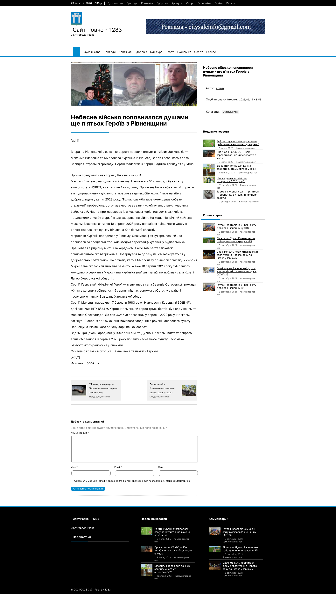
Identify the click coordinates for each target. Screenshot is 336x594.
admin (220, 88)
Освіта (218, 3)
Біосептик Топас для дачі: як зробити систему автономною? (236, 167)
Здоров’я (162, 3)
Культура (177, 3)
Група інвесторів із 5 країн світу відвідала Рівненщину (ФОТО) (236, 226)
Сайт (161, 467)
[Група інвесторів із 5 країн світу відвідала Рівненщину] (209, 287)
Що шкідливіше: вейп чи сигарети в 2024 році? (232, 180)
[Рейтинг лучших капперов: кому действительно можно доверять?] (209, 143)
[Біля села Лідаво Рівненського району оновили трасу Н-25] (209, 240)
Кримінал (147, 3)
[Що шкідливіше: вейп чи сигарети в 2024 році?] (209, 180)
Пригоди (132, 3)
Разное (230, 3)
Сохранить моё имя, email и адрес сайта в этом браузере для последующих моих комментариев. (132, 480)
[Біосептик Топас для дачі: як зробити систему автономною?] (209, 170)
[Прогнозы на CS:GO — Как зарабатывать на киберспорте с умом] (209, 153)
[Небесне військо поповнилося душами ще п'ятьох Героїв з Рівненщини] (134, 84)
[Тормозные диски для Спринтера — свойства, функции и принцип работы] (209, 194)
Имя (74, 467)
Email (118, 467)
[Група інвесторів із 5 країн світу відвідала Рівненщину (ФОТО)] (209, 227)
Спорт (190, 3)
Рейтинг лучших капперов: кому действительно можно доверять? (238, 143)
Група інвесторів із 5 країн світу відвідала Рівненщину (236, 286)
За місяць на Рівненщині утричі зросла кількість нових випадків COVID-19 (236, 271)
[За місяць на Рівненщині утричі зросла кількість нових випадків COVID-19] (209, 270)
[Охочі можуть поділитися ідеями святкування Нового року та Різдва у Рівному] (209, 254)
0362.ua (93, 363)
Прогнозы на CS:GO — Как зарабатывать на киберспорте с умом (236, 155)
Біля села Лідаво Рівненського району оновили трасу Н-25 (236, 240)
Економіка (204, 3)
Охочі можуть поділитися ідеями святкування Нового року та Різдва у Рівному (237, 254)
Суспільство (115, 3)
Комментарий (80, 432)
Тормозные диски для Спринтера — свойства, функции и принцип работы (238, 194)
